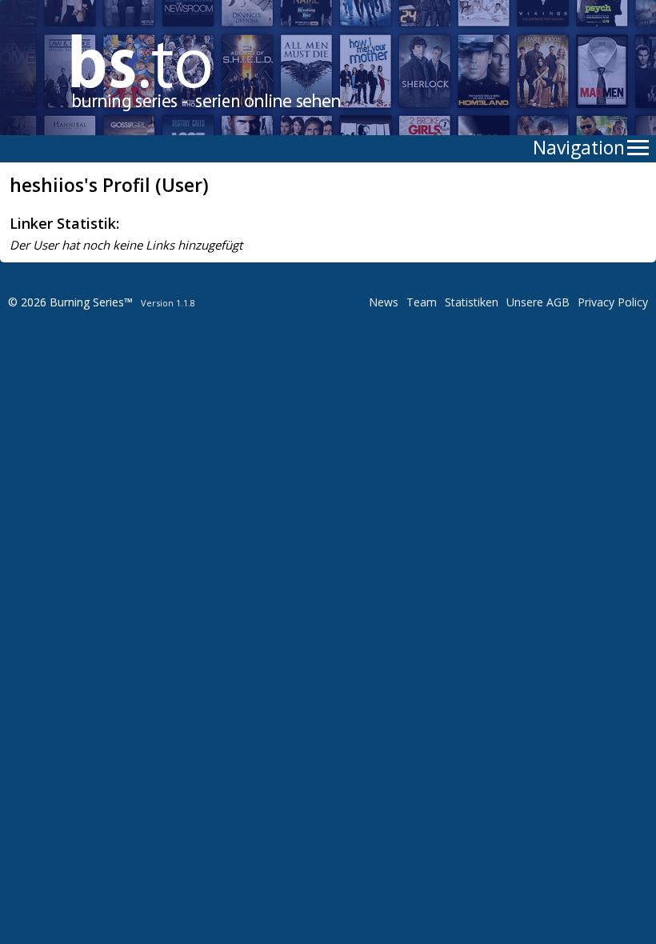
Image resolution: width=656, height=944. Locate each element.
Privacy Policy (613, 302)
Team (421, 302)
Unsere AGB (538, 302)
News (383, 302)
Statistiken (471, 302)
